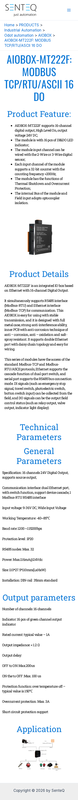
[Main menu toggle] (69, 10)
